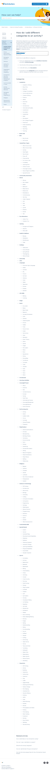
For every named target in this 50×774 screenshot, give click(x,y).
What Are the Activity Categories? (24, 745)
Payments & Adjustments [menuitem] (7, 101)
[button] (11, 33)
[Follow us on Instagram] (47, 763)
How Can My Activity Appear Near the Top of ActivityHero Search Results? (31, 753)
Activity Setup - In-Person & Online (33, 27)
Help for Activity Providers (16, 27)
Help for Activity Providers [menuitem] (4, 43)
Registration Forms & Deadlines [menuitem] (7, 71)
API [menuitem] (3, 107)
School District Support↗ (8, 768)
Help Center (5, 27)
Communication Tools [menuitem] (7, 83)
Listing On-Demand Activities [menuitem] (6, 65)
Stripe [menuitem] (5, 104)
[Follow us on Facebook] (44, 763)
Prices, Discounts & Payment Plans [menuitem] (7, 53)
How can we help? (11, 15)
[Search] (47, 18)
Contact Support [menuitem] (6, 109)
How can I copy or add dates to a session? (25, 742)
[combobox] (24, 18)
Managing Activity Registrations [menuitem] (7, 94)
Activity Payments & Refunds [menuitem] (7, 88)
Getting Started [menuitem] (4, 34)
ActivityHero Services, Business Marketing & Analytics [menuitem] (7, 77)
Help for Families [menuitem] (4, 38)
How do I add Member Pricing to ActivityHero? (27, 749)
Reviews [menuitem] (6, 61)
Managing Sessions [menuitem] (6, 58)
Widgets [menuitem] (6, 97)
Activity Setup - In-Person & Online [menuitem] (8, 48)
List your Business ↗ (7, 767)
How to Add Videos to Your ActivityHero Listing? (27, 738)
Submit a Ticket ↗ (6, 765)
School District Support (39, 4)
